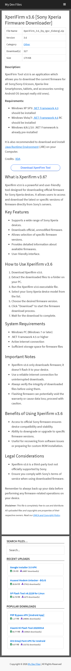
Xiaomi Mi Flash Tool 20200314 (27, 628)
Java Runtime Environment (22, 147)
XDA (17, 159)
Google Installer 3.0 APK (23, 567)
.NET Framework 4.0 (46, 108)
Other (27, 44)
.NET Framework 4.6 (45, 118)
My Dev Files (13, 4)
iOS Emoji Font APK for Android (27, 641)
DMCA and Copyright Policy (46, 515)
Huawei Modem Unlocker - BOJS (28, 580)
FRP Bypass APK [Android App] (27, 615)
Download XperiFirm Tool (36, 167)
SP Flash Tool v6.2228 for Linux (27, 593)
